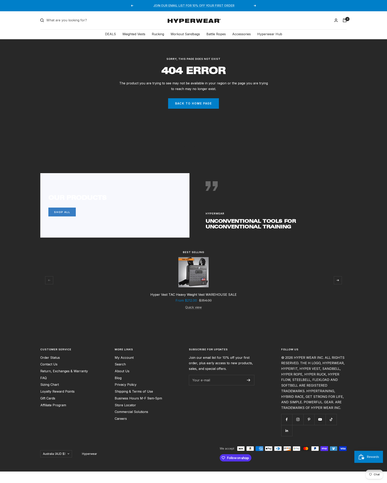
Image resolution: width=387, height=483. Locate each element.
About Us (122, 371)
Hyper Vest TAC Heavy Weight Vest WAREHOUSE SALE (193, 295)
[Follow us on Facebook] (286, 419)
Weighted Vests (133, 34)
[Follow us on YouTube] (320, 419)
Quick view (193, 307)
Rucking (158, 34)
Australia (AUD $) (54, 453)
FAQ (43, 378)
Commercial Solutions (131, 412)
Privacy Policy (125, 385)
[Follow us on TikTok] (331, 419)
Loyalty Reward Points (57, 391)
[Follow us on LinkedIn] (286, 430)
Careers (121, 419)
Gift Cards (47, 398)
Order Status (50, 358)
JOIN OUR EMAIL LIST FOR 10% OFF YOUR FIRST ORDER (193, 5)
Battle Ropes (216, 34)
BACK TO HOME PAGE (193, 103)
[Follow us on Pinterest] (308, 419)
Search (120, 364)
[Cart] (345, 20)
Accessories (241, 34)
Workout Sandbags (185, 34)
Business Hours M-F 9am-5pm (138, 398)
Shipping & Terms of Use (134, 391)
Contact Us (48, 364)
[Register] (248, 380)
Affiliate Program (53, 405)
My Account (124, 358)
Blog (118, 378)
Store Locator (125, 405)
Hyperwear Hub (269, 34)
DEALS (110, 34)
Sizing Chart (49, 385)
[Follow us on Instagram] (297, 419)
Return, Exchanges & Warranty (64, 371)
